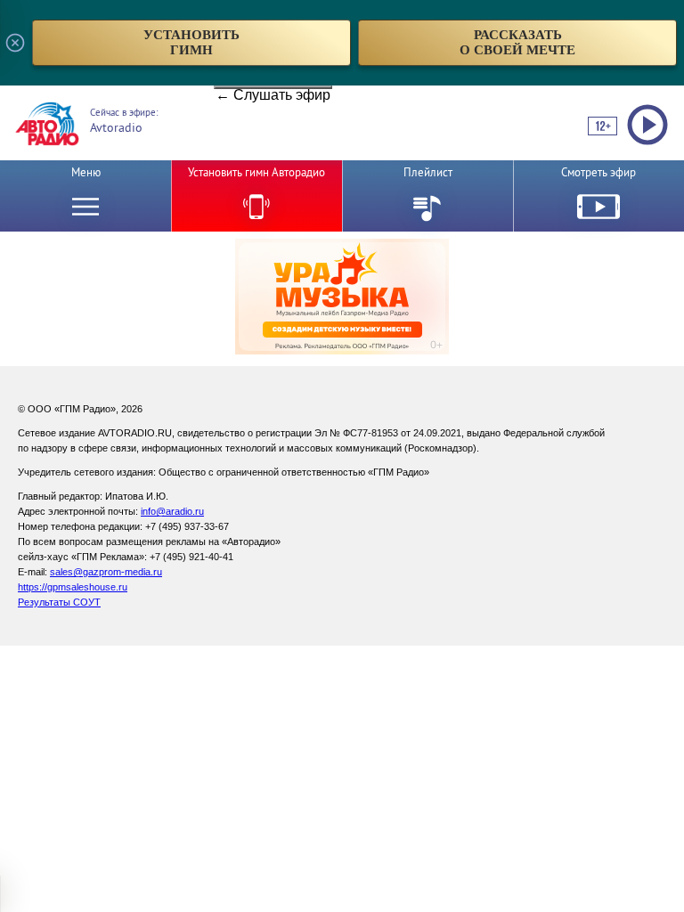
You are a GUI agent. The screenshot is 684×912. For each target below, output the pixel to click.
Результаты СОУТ (59, 602)
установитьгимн (191, 42)
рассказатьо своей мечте (517, 42)
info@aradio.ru (172, 511)
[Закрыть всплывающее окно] (15, 42)
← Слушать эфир (273, 88)
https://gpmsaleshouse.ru (72, 587)
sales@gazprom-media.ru (106, 571)
